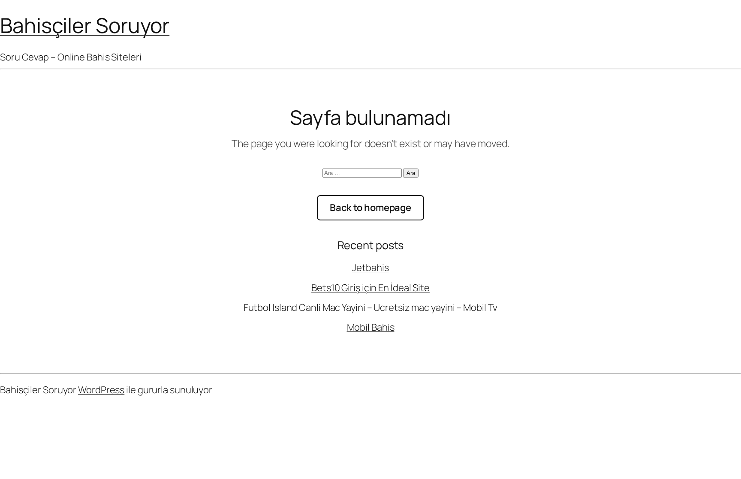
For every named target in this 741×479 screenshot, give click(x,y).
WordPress (101, 389)
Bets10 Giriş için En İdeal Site (370, 287)
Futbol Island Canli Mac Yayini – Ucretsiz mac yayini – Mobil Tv (371, 307)
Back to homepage (370, 207)
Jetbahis (370, 267)
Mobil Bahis (371, 327)
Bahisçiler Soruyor (84, 25)
